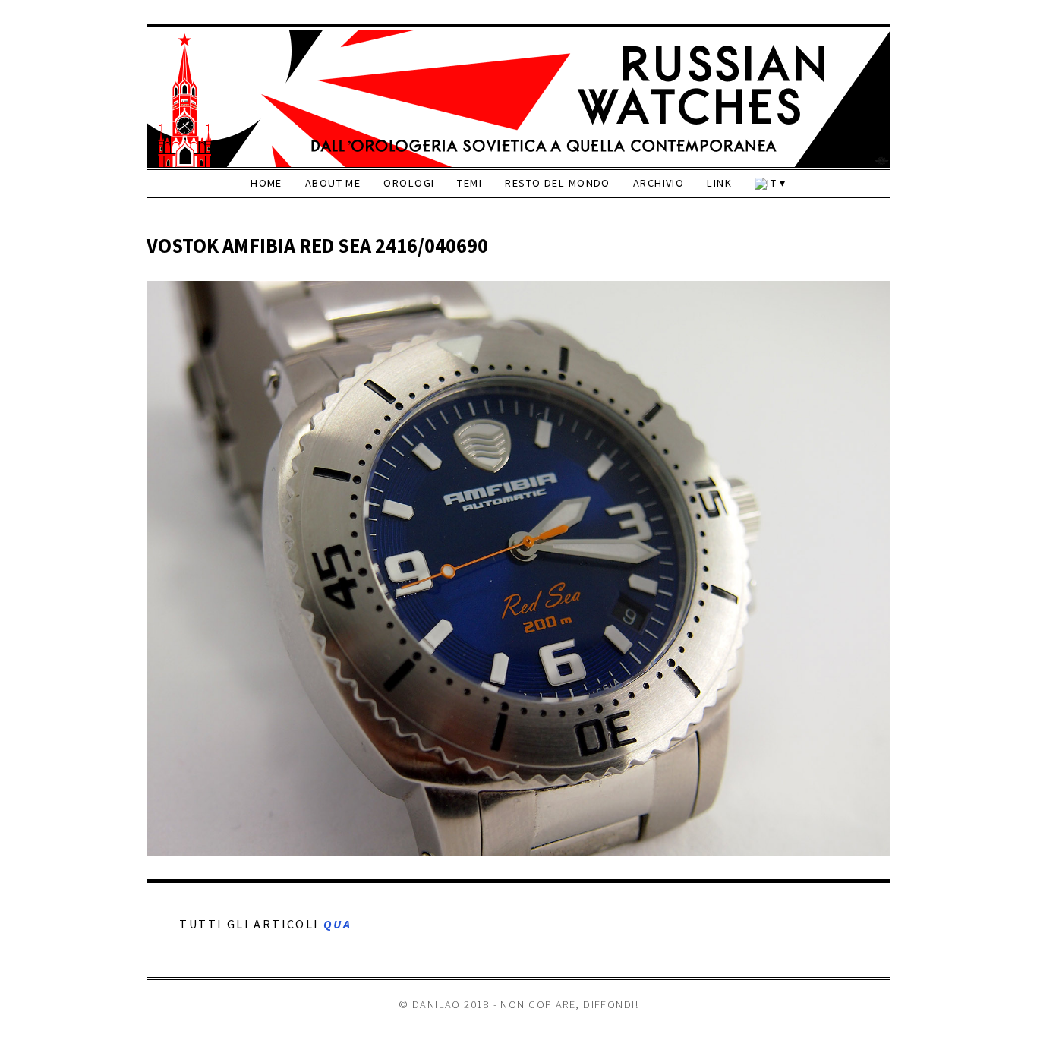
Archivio (659, 183)
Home (266, 183)
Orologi (408, 183)
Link (719, 183)
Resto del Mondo (557, 183)
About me (333, 183)
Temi (469, 183)
